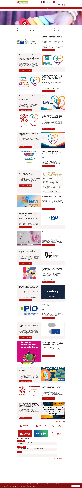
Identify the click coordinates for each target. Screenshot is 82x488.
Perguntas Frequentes (37, 483)
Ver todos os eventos (58, 458)
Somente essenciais (67, 486)
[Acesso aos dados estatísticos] (57, 433)
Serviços (21, 8)
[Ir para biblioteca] (24, 425)
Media (61, 483)
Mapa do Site (23, 483)
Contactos (18, 483)
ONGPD (26, 8)
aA (40, 2)
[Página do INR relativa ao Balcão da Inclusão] (41, 433)
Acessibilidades (39, 8)
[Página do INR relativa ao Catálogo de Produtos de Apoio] (24, 433)
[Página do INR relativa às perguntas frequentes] (41, 425)
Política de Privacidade (46, 483)
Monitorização (46, 8)
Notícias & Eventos (53, 8)
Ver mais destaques (60, 421)
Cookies (53, 483)
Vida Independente (32, 8)
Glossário (57, 483)
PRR (62, 8)
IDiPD (18, 8)
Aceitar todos (76, 486)
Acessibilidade (29, 483)
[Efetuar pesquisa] (54, 2)
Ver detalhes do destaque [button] (25, 70)
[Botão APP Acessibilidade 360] (57, 425)
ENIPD (59, 8)
